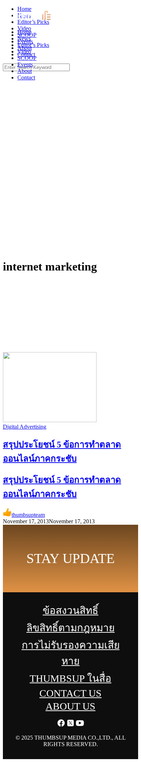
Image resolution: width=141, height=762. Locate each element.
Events (25, 64)
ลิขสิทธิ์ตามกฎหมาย (70, 627)
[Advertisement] (70, 178)
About (24, 71)
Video (24, 51)
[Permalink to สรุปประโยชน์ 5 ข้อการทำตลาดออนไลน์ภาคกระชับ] (50, 420)
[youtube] (136, 7)
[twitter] (127, 7)
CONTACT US (70, 693)
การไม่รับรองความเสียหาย (71, 653)
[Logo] (34, 20)
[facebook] (117, 7)
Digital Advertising (24, 427)
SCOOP (27, 58)
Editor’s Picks (33, 45)
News (24, 38)
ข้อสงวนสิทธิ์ (70, 610)
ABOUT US (70, 706)
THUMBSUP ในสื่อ (70, 678)
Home (24, 32)
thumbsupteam (28, 515)
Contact (26, 77)
